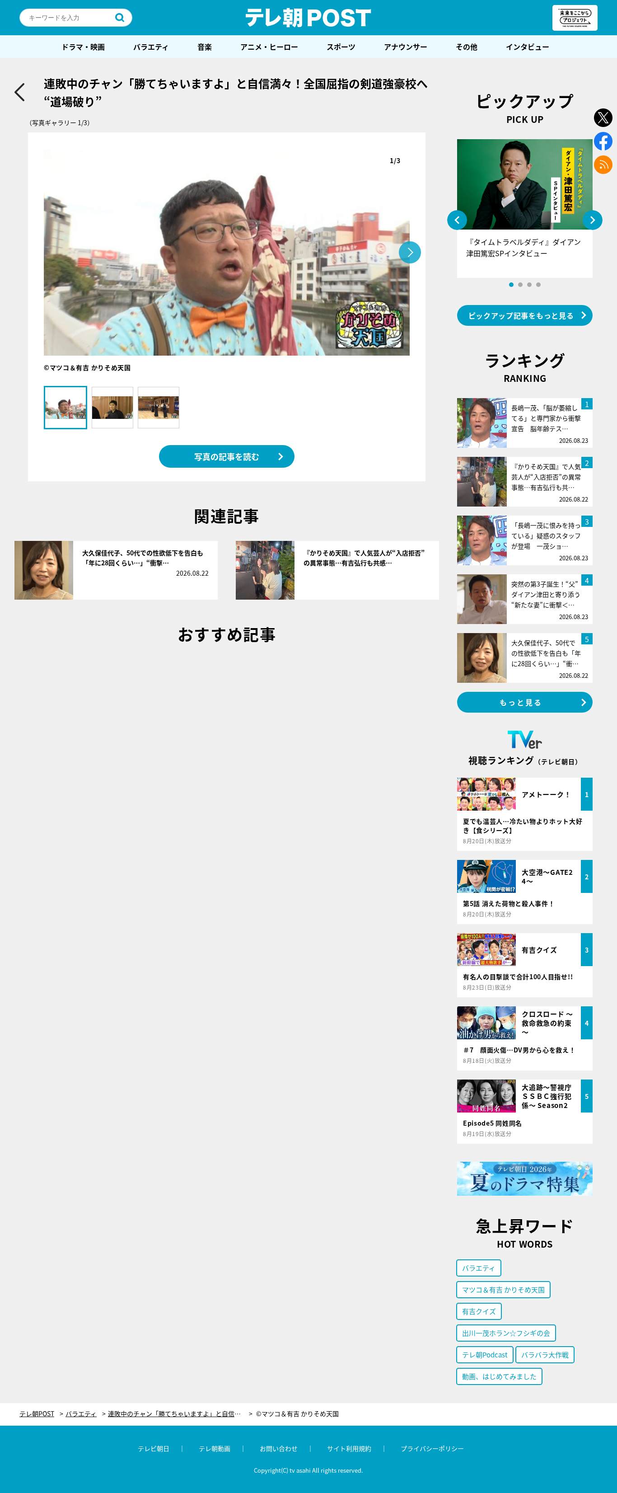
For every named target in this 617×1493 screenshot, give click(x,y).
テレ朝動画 (214, 1448)
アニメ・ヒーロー (269, 46)
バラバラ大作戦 (545, 1354)
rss (603, 164)
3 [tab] (529, 284)
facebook (603, 141)
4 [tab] (538, 284)
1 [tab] (511, 284)
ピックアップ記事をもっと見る (521, 315)
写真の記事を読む (226, 456)
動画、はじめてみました (499, 1376)
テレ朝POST (308, 18)
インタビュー (527, 46)
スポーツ (341, 46)
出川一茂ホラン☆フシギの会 (506, 1333)
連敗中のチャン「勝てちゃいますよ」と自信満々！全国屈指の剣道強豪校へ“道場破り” (180, 1414)
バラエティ (151, 46)
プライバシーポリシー (432, 1448)
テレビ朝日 (153, 1448)
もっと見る (521, 702)
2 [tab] (520, 284)
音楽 (204, 46)
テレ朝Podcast (485, 1354)
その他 (466, 46)
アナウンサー (405, 46)
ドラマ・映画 (83, 46)
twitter (603, 117)
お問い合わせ (279, 1448)
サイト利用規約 (349, 1448)
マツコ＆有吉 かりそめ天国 (503, 1289)
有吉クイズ (479, 1311)
